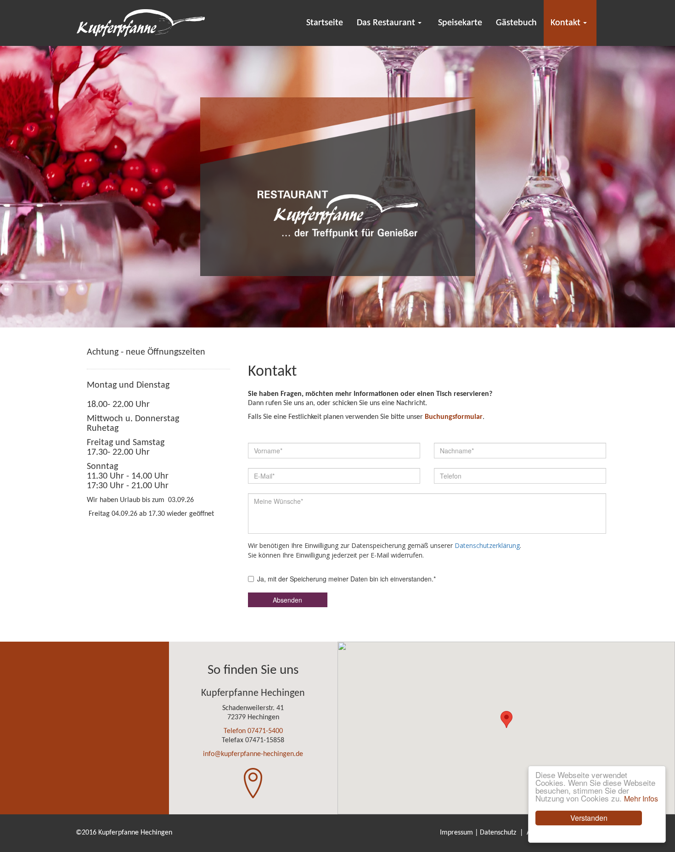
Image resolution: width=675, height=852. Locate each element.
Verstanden (589, 818)
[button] (506, 719)
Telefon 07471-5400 (253, 731)
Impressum (456, 832)
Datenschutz (498, 832)
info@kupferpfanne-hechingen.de (253, 754)
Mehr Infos (641, 798)
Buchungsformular (454, 417)
